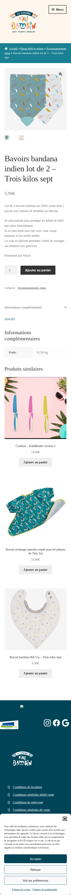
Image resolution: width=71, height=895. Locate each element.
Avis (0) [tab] (10, 319)
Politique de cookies (21, 889)
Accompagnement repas (32, 287)
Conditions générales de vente (31, 809)
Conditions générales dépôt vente (33, 794)
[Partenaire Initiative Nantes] (9, 722)
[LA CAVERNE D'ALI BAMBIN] (30, 733)
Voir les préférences (35, 880)
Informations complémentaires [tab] (23, 307)
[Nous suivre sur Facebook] (56, 723)
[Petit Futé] (31, 723)
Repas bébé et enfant (32, 48)
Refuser (35, 869)
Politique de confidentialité (45, 889)
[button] (65, 819)
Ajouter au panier (38, 270)
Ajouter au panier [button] (35, 462)
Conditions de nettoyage (28, 802)
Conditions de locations (27, 787)
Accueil (13, 48)
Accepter (35, 859)
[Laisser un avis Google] (65, 722)
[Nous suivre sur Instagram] (47, 723)
